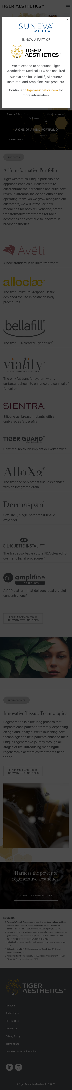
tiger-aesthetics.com (42, 90)
